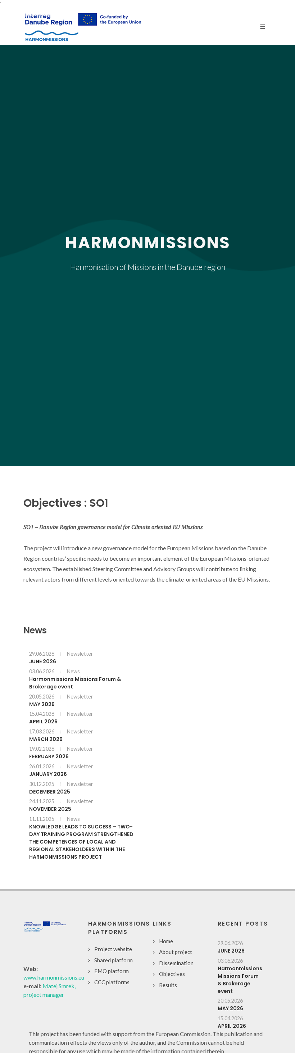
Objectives (172, 974)
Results (168, 985)
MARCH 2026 (46, 738)
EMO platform (111, 971)
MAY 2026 (42, 704)
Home (166, 941)
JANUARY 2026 (48, 774)
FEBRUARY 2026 (49, 756)
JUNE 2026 (42, 661)
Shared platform (113, 960)
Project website (113, 949)
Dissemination (176, 963)
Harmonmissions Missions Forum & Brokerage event (240, 979)
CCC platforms (112, 982)
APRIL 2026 (43, 721)
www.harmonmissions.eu (53, 977)
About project (175, 952)
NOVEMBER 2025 (50, 809)
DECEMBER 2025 (49, 791)
